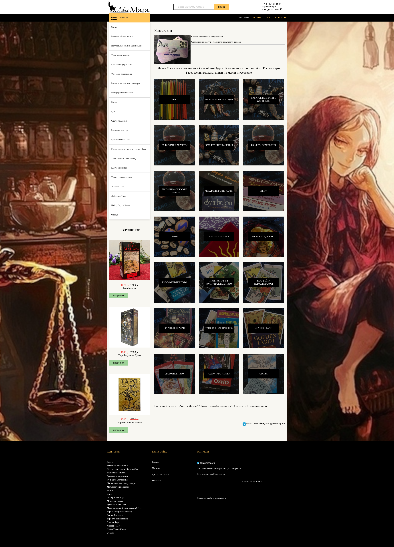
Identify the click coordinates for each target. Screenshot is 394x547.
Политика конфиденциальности (212, 498)
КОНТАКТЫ (281, 17)
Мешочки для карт (120, 130)
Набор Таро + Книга (120, 205)
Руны (113, 111)
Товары (124, 17)
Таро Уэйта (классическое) (123, 158)
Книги (114, 102)
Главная (155, 462)
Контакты (156, 480)
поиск (221, 7)
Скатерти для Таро (120, 121)
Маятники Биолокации (122, 36)
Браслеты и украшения (121, 64)
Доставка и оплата (160, 474)
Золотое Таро (117, 186)
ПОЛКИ (257, 17)
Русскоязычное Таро (120, 139)
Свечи (114, 27)
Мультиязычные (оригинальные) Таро (128, 149)
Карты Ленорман (119, 168)
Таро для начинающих (121, 177)
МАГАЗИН (244, 17)
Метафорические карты (122, 92)
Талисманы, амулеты (120, 55)
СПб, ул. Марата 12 (272, 9)
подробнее (118, 295)
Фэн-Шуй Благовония (121, 74)
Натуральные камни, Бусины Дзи (126, 45)
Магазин (156, 468)
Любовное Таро (118, 196)
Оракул (114, 214)
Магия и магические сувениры (125, 83)
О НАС (268, 17)
